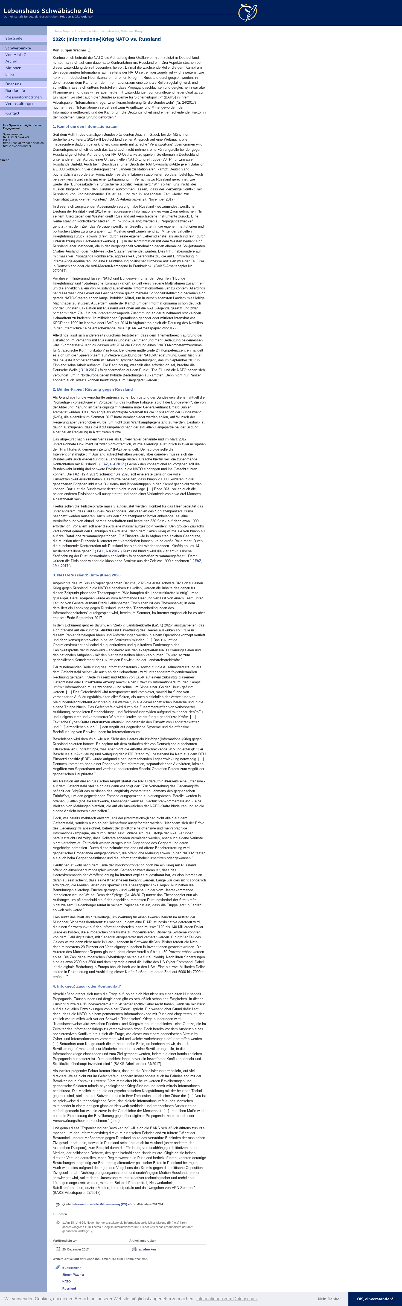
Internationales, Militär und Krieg (121, 31)
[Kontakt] (23, 113)
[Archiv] (23, 61)
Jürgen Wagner (73, 1274)
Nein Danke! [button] (329, 1299)
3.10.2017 (89, 370)
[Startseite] (23, 38)
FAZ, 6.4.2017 (113, 464)
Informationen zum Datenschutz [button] (227, 1298)
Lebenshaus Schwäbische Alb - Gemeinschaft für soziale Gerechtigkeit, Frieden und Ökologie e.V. (48, 13)
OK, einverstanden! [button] (375, 1299)
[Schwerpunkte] (23, 48)
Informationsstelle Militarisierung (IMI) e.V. (103, 1204)
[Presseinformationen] (23, 97)
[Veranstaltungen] (23, 104)
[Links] (23, 74)
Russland (69, 1288)
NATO (66, 1281)
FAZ (76, 474)
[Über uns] (23, 84)
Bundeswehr (71, 1267)
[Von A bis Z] (23, 55)
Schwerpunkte (87, 31)
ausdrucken (147, 1249)
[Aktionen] (23, 68)
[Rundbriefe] (23, 91)
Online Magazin (64, 31)
